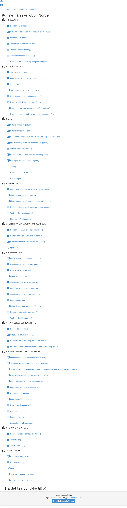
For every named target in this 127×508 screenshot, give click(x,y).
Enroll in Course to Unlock (63, 501)
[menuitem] (1, 5)
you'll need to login (73, 497)
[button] (1, 2)
